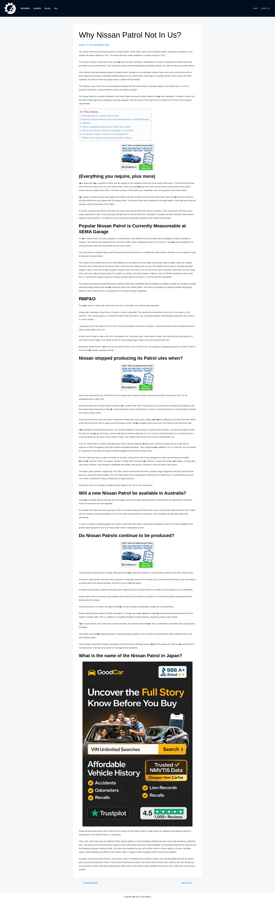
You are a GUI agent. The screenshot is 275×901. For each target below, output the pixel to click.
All (56, 8)
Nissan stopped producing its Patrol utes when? (106, 127)
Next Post (186, 883)
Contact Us (265, 8)
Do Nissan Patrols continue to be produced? (105, 134)
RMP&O (86, 123)
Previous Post (90, 883)
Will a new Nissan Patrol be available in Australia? (108, 130)
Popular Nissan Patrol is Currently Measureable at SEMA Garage (115, 119)
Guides (37, 8)
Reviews (25, 8)
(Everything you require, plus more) (100, 115)
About (255, 8)
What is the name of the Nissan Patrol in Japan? (107, 137)
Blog (47, 8)
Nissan (82, 45)
